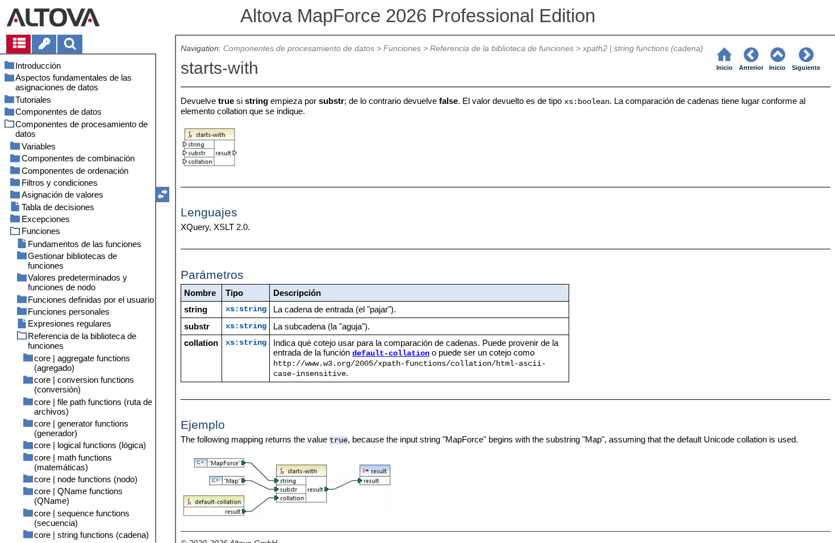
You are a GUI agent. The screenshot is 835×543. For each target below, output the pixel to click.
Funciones (402, 48)
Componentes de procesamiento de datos (298, 48)
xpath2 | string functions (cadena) (643, 48)
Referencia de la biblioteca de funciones (502, 48)
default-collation (390, 353)
